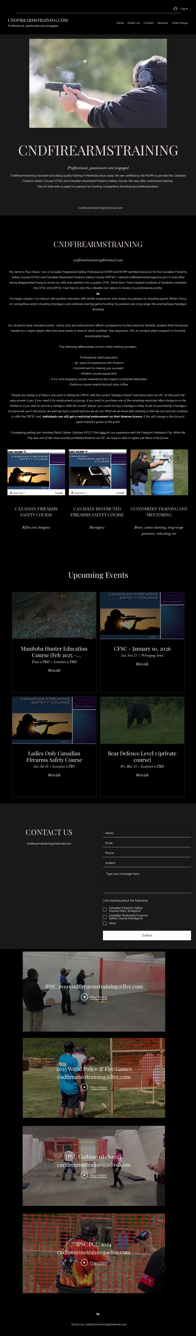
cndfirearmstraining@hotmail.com (98, 260)
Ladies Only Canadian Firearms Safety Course (54, 756)
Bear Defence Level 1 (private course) (142, 756)
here (103, 432)
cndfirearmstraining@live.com (148, 277)
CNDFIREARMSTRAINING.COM (38, 20)
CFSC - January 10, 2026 (142, 648)
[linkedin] (98, 293)
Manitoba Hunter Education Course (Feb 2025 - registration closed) (54, 651)
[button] (103, 83)
